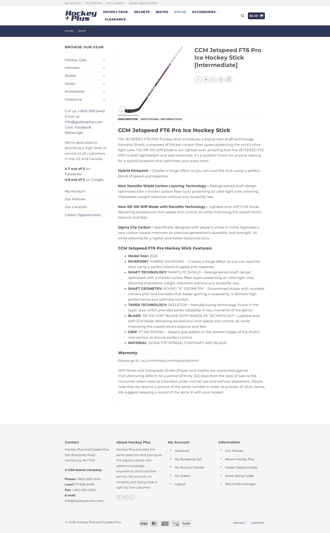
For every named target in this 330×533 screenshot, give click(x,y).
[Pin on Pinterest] (221, 79)
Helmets (142, 12)
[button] (242, 15)
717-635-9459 (84, 484)
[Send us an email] (126, 497)
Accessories (204, 12)
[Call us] (132, 497)
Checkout (182, 451)
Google (97, 180)
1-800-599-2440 (91, 111)
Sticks (180, 12)
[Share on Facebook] (198, 79)
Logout (180, 484)
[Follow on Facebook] (119, 497)
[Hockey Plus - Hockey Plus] (81, 15)
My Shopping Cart (188, 459)
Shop (82, 31)
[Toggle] (104, 59)
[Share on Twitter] (205, 79)
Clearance (115, 19)
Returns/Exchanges (240, 484)
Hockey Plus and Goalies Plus (87, 449)
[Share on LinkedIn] (228, 79)
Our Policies (94, 3)
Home (69, 31)
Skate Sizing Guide (239, 476)
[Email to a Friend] (213, 79)
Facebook (73, 174)
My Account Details (189, 467)
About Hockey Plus (239, 459)
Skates (162, 12)
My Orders (182, 476)
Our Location (115, 3)
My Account (73, 3)
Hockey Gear (115, 12)
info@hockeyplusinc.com (84, 501)
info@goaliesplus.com (84, 122)
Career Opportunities (143, 3)
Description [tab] (128, 119)
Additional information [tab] (161, 119)
